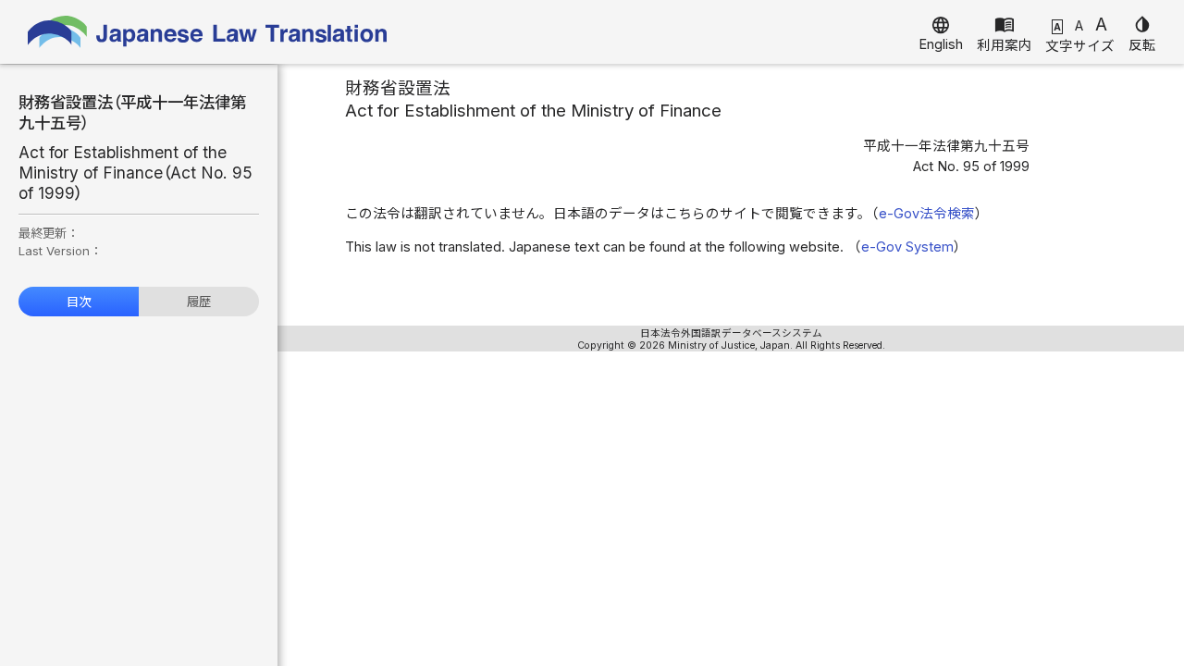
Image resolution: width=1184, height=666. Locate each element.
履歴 (199, 301)
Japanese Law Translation (208, 32)
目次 (79, 301)
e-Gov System (907, 247)
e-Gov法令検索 (927, 213)
